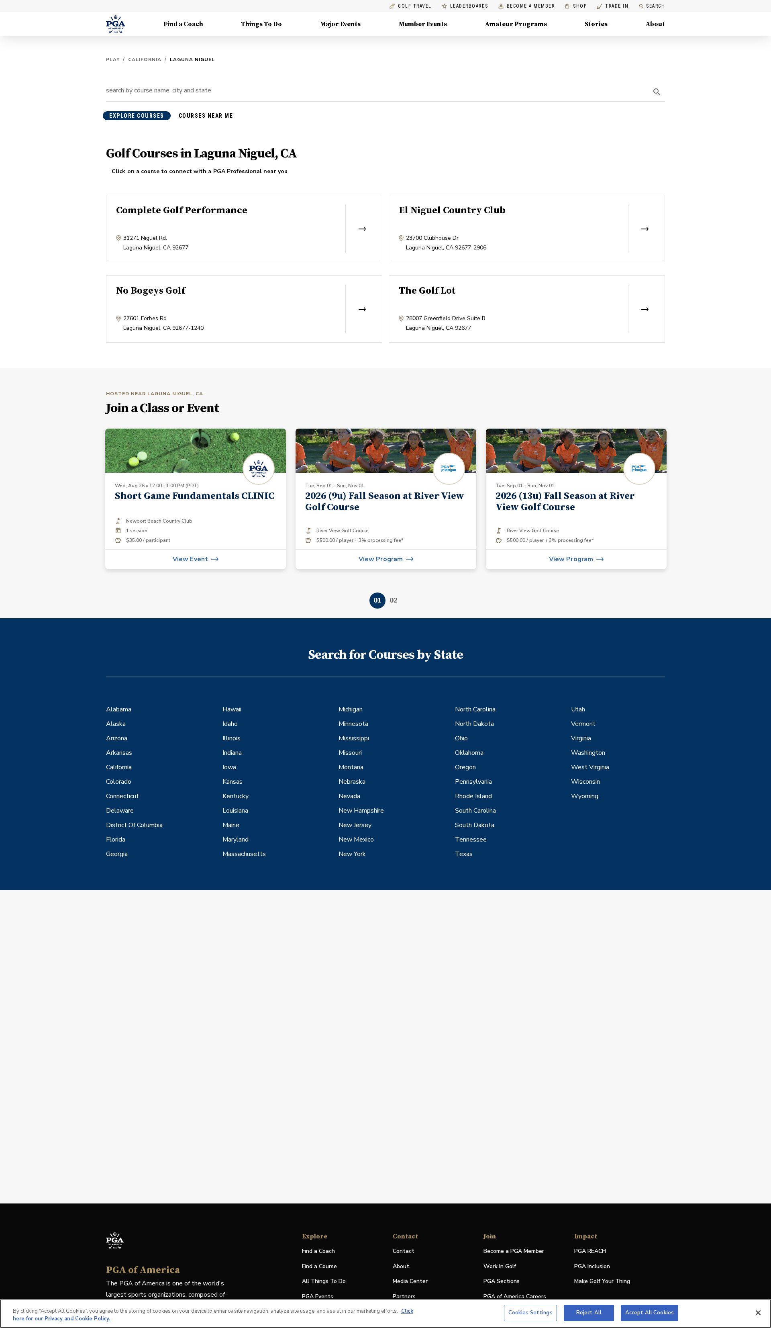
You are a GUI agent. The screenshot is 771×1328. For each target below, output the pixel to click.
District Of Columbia (134, 825)
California (144, 59)
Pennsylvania (473, 781)
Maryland (235, 839)
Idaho (230, 723)
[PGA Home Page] (115, 24)
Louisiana (235, 810)
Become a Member (531, 6)
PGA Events (317, 1296)
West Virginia (590, 767)
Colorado (118, 781)
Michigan (351, 709)
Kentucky (235, 796)
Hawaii (231, 709)
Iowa (229, 767)
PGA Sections (501, 1281)
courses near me (206, 115)
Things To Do (261, 24)
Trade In (612, 6)
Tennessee (471, 839)
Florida (115, 839)
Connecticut (122, 796)
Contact (403, 1251)
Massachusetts (244, 854)
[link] (386, 499)
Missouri (350, 752)
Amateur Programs (516, 24)
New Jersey (355, 825)
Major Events (340, 24)
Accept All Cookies (649, 1312)
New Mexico (356, 839)
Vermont (583, 723)
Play (113, 59)
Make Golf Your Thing (602, 1281)
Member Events (423, 24)
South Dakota (474, 825)
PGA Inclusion (592, 1266)
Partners (404, 1296)
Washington (588, 752)
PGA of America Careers (514, 1297)
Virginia (581, 738)
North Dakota (474, 723)
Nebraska (352, 781)
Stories (596, 24)
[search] (657, 92)
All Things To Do (324, 1281)
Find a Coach (183, 24)
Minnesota (353, 723)
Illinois (231, 738)
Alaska (116, 723)
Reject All (589, 1312)
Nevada (349, 796)
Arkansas (119, 752)
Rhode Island (473, 796)
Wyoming (584, 796)
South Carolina (475, 810)
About (655, 24)
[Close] (758, 1313)
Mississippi (354, 738)
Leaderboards (469, 6)
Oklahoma (469, 752)
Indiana (232, 752)
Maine (230, 825)
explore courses (136, 115)
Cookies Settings (530, 1312)
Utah (578, 709)
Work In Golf (499, 1266)
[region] (385, 1313)
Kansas (232, 781)
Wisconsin (585, 781)
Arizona (116, 738)
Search (655, 6)
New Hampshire (361, 810)
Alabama (118, 709)
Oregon (465, 767)
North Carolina (475, 709)
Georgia (117, 854)
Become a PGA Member (513, 1251)
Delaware (120, 810)
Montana (351, 767)
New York (352, 854)
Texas (464, 854)
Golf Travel (415, 6)
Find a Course (319, 1266)
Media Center (410, 1281)
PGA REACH (590, 1251)
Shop (576, 6)
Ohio (461, 738)
